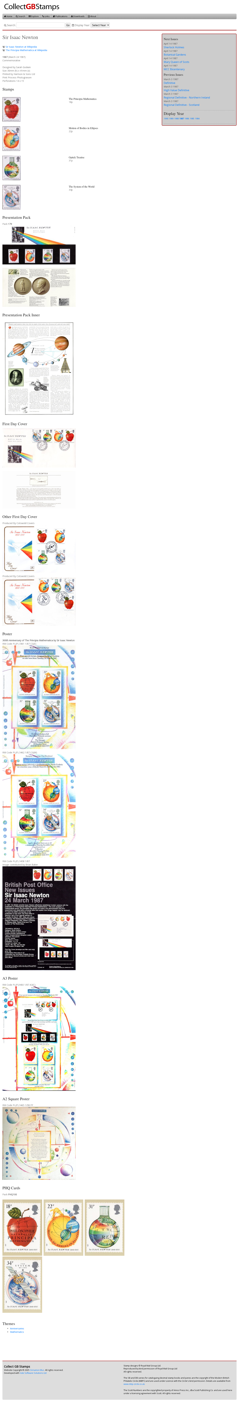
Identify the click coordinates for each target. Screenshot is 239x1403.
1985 (192, 118)
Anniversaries (17, 1328)
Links (47, 16)
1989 (171, 118)
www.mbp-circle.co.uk (134, 1384)
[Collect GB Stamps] (32, 6)
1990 (166, 118)
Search (21, 16)
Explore (35, 16)
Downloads (79, 16)
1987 (181, 118)
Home (9, 16)
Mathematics (17, 1331)
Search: (11, 25)
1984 (197, 118)
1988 (176, 118)
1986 (187, 118)
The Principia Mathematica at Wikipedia (26, 50)
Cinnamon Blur (37, 1370)
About (93, 16)
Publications (61, 16)
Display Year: (82, 25)
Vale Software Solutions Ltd (33, 1373)
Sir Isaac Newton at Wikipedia (21, 46)
